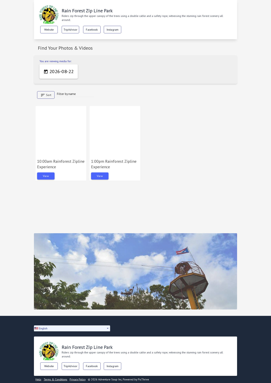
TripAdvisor (70, 29)
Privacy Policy (78, 379)
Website (49, 29)
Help (38, 379)
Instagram (112, 29)
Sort (45, 95)
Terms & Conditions (55, 379)
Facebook (92, 29)
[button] (72, 328)
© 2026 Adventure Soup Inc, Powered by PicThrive (118, 379)
